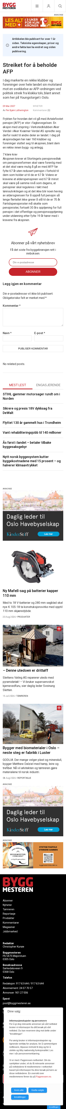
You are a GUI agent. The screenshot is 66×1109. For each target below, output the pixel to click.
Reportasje (9, 913)
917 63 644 (22, 983)
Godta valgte (37, 1090)
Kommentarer (41, 110)
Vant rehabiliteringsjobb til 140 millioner (32, 432)
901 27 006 (21, 992)
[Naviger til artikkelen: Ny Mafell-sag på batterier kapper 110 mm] (33, 567)
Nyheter (7, 904)
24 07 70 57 (26, 988)
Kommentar (12, 305)
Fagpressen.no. (44, 1076)
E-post (39, 333)
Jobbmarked (10, 931)
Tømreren (8, 909)
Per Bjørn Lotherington (17, 110)
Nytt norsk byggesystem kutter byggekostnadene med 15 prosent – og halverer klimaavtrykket (32, 461)
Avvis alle (19, 1090)
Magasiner (9, 927)
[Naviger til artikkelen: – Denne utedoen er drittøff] (33, 646)
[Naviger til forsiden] (9, 6)
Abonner (8, 900)
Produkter (8, 918)
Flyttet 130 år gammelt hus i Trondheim (32, 423)
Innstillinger (53, 1107)
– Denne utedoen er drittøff (25, 670)
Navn (7, 333)
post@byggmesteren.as (17, 1003)
